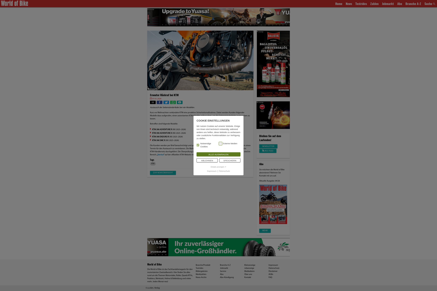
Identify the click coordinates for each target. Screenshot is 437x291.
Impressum (212, 171)
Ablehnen (207, 160)
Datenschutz (224, 171)
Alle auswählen (218, 154)
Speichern (229, 160)
